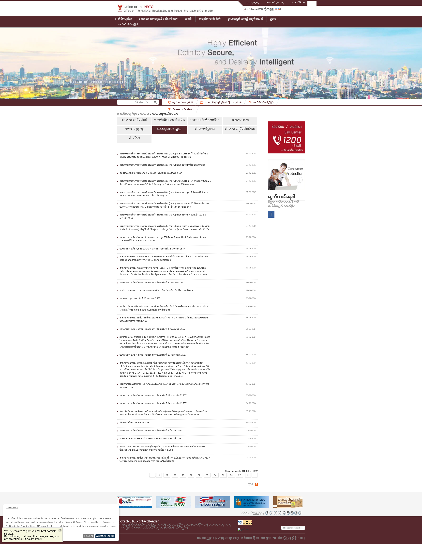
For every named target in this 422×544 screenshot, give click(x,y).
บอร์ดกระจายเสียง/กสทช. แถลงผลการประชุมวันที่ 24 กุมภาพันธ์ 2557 (153, 403)
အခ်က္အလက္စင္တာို (210, 19)
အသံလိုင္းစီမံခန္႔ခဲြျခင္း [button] (128, 24)
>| (254, 475)
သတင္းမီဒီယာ (297, 3)
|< (152, 475)
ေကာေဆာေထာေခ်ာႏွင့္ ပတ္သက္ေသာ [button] (158, 19)
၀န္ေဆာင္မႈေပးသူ (274, 3)
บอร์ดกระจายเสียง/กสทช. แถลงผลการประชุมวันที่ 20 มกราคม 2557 (152, 282)
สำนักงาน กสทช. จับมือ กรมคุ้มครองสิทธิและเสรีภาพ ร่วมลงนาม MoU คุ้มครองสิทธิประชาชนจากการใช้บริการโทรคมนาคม (164, 319)
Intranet (253, 9)
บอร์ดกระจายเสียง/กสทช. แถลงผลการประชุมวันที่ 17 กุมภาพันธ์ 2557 (153, 395)
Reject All (88, 536)
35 (223, 475)
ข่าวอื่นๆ (134, 137)
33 (207, 475)
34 (215, 475)
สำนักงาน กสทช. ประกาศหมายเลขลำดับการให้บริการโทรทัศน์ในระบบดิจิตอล (157, 290)
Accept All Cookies (105, 536)
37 (239, 475)
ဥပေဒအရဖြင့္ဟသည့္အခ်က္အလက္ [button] (245, 19)
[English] (280, 10)
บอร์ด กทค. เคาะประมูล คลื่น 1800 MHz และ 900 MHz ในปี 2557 (151, 439)
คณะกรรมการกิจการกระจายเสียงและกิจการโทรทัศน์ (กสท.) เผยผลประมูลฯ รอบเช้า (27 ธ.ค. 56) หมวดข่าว (163, 216)
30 (183, 475)
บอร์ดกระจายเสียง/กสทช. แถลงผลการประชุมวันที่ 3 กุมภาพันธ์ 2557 (152, 329)
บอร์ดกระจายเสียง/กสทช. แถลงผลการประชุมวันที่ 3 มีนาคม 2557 (151, 430)
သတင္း (144, 114)
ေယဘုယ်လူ (252, 3)
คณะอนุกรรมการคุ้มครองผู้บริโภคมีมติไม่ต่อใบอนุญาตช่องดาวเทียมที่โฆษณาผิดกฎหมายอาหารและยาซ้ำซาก (164, 386)
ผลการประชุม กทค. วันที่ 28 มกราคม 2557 (140, 298)
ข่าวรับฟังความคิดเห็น (169, 120)
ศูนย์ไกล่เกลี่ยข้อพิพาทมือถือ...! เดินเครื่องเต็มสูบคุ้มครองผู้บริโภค (151, 173)
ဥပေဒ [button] (273, 19)
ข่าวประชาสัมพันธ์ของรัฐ (240, 129)
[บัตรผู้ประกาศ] (290, 502)
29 (175, 475)
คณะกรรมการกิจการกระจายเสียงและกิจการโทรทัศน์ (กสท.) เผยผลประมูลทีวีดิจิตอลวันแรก (162, 165)
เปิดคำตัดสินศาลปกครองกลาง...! (136, 423)
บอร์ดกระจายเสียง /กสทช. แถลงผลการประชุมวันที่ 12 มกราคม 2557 (152, 249)
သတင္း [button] (188, 19)
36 (231, 475)
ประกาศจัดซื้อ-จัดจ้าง (204, 120)
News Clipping (134, 129)
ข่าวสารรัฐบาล (205, 129)
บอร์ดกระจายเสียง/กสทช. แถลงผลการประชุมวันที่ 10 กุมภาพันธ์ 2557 (153, 355)
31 (191, 475)
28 (167, 475)
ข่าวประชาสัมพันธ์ (134, 120)
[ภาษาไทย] (276, 10)
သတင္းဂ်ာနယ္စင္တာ (169, 129)
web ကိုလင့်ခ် (265, 9)
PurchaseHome (239, 120)
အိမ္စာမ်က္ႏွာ (125, 19)
